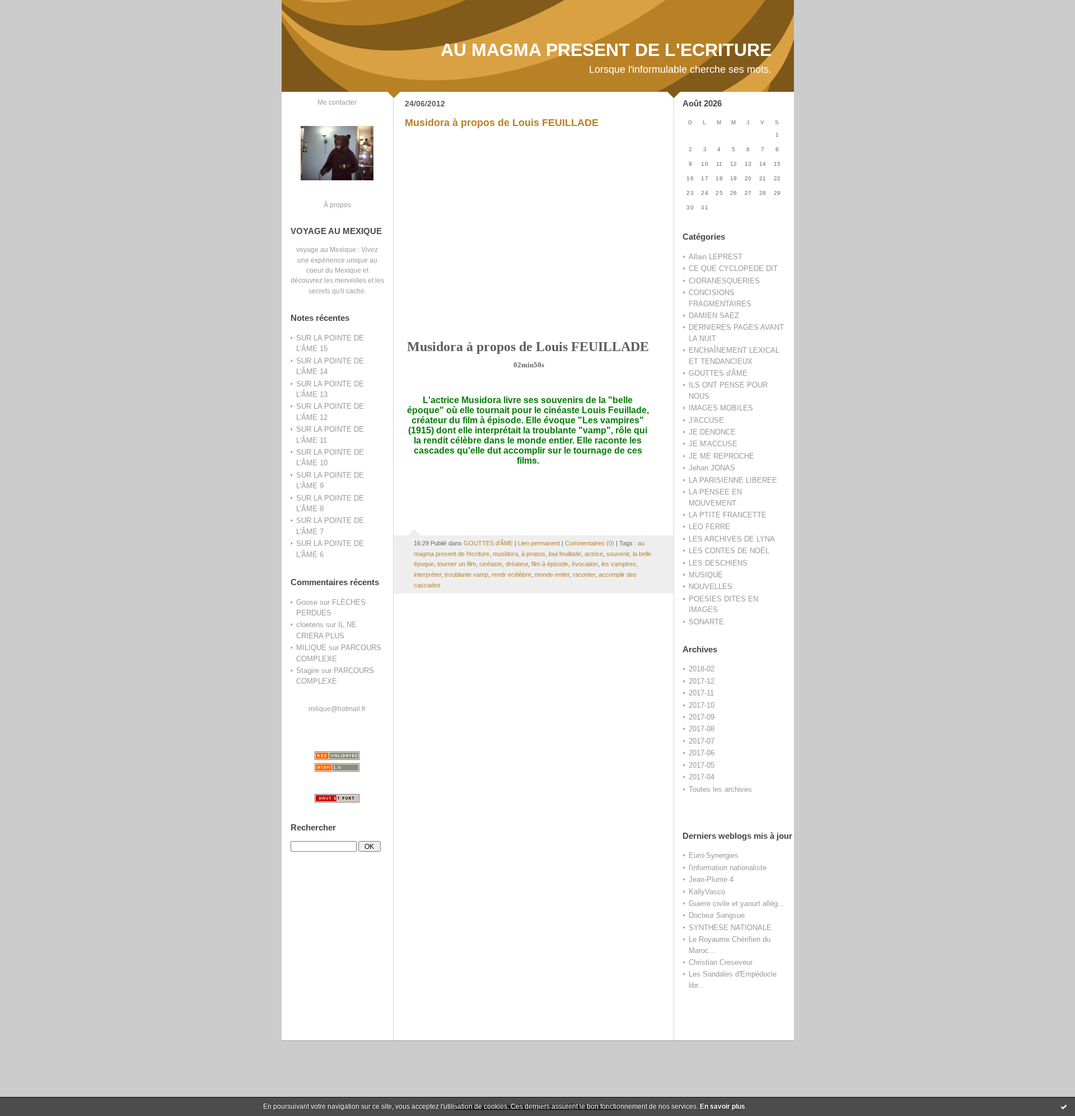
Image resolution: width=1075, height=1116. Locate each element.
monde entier (552, 574)
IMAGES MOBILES (721, 408)
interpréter (427, 574)
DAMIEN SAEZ (714, 315)
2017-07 (701, 741)
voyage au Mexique (326, 249)
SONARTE (706, 622)
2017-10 (701, 705)
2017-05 (701, 765)
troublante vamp (466, 574)
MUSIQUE (706, 575)
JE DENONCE (712, 432)
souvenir (617, 553)
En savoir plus (722, 1106)
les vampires (618, 564)
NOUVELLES (710, 586)
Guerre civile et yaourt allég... (736, 903)
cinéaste (490, 564)
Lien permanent (539, 543)
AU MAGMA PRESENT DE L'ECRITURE (606, 50)
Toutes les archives (720, 789)
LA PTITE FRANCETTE (727, 515)
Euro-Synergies (714, 855)
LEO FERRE (709, 526)
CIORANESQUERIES (724, 281)
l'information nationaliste (727, 867)
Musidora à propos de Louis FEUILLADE (502, 122)
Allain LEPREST (715, 257)
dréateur (517, 564)
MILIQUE (311, 647)
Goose (306, 602)
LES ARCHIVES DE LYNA (732, 539)
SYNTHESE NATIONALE (730, 927)
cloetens (310, 624)
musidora (505, 553)
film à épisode (549, 564)
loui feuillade (565, 553)
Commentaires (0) (589, 543)
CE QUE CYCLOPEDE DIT (733, 268)
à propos (533, 553)
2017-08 (701, 729)
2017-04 (701, 777)
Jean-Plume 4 (711, 879)
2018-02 (701, 669)
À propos (337, 204)
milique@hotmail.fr (337, 708)
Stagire (307, 670)
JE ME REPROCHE (721, 456)
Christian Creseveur (720, 962)
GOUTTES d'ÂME (718, 373)
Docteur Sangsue (717, 915)
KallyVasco (707, 892)
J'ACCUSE (706, 420)
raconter (584, 574)
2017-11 (701, 693)
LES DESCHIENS (718, 563)
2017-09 (701, 717)
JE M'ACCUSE (713, 444)
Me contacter (337, 102)
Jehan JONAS (712, 468)
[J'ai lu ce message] (1063, 1106)
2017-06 (701, 753)
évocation (585, 564)
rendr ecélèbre (511, 574)
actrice (594, 553)
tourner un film (456, 564)
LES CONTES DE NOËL (729, 551)
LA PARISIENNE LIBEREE (733, 480)
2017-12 (701, 681)
